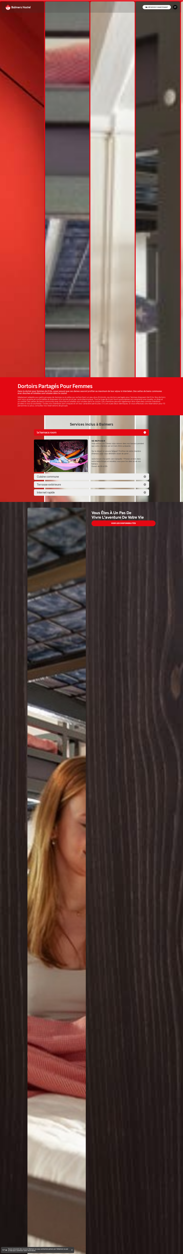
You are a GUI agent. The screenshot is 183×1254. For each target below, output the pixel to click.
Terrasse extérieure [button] (49, 484)
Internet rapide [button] (46, 492)
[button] (175, 7)
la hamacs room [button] (46, 432)
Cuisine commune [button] (48, 476)
